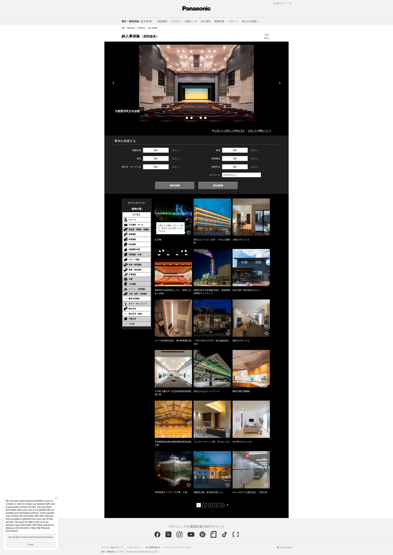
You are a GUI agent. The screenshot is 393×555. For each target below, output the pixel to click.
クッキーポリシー (134, 547)
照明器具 (141, 28)
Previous (113, 83)
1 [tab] (187, 118)
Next (280, 83)
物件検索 (175, 185)
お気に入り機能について (259, 130)
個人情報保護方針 (153, 547)
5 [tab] (205, 118)
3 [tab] (196, 118)
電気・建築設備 (128, 28)
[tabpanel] (196, 83)
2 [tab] (191, 118)
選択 (156, 150)
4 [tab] (201, 118)
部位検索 (218, 185)
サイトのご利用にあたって (112, 547)
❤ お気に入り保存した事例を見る (228, 130)
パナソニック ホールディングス (177, 547)
